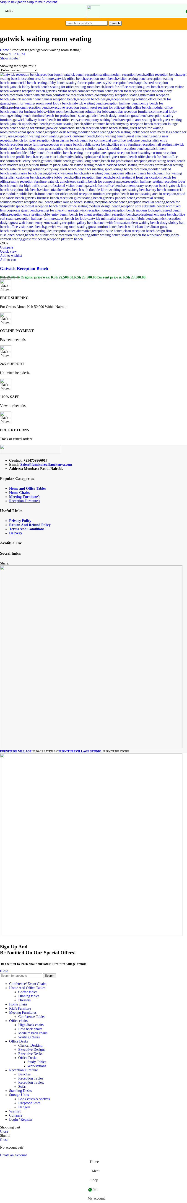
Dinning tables (28, 996)
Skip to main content (42, 2)
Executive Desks (30, 1054)
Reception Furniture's (24, 501)
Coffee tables (27, 992)
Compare (15, 1115)
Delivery (15, 533)
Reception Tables (30, 1078)
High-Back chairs (31, 1025)
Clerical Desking (30, 1045)
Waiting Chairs (29, 1037)
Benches (24, 1074)
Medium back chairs (32, 1033)
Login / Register (20, 1119)
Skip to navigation (13, 2)
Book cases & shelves (34, 1099)
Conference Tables (31, 1017)
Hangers (24, 1107)
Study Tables (36, 1062)
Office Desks (27, 1058)
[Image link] (30, 452)
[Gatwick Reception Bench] (93, 239)
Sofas (22, 1086)
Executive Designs (31, 1049)
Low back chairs (30, 1029)
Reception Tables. (31, 1082)
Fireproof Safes (29, 1103)
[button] (8, 260)
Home (5, 50)
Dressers (24, 1000)
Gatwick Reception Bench (24, 268)
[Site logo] (93, 18)
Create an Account (13, 1155)
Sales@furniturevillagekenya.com (46, 464)
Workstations (36, 1066)
